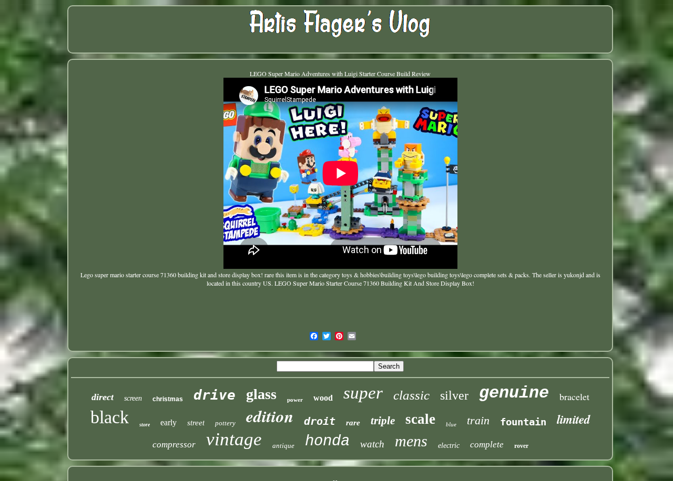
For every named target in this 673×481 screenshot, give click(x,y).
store (144, 424)
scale (420, 419)
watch (372, 443)
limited (573, 419)
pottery (225, 423)
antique (283, 445)
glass (261, 394)
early (168, 422)
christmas (167, 399)
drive (214, 395)
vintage (234, 439)
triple (383, 420)
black (109, 417)
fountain (523, 421)
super (363, 392)
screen (133, 398)
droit (319, 421)
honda (327, 441)
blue (451, 424)
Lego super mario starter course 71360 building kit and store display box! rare (177, 274)
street (196, 423)
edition (269, 415)
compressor (174, 444)
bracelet (574, 396)
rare (353, 423)
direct (102, 397)
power (295, 399)
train (478, 420)
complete (487, 444)
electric (449, 445)
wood (323, 397)
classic (411, 395)
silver (454, 395)
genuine (514, 393)
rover (521, 445)
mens (411, 440)
